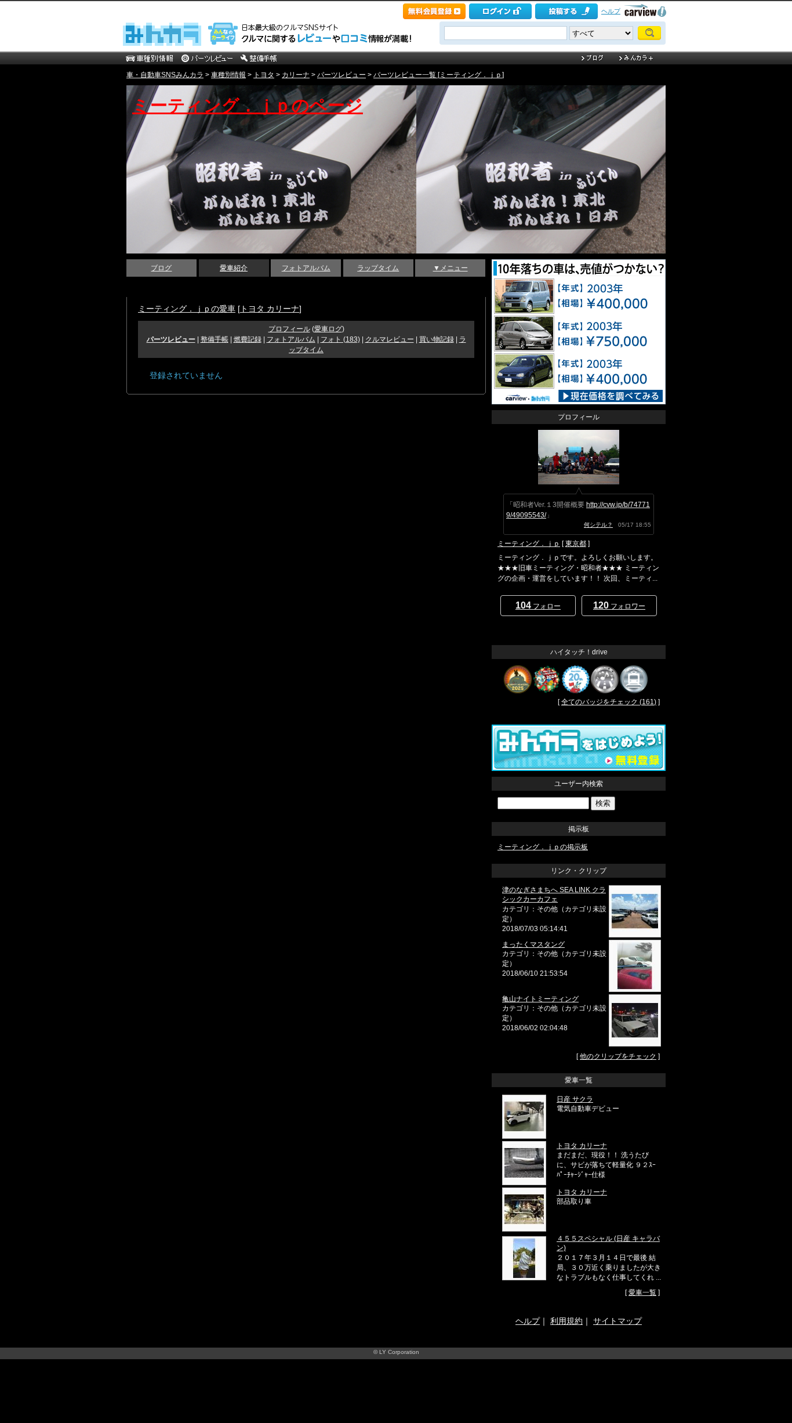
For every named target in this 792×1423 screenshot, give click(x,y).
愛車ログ (328, 329)
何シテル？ (598, 525)
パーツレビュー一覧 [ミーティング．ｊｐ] (438, 75)
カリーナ (296, 75)
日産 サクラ (575, 1099)
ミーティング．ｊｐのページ (247, 105)
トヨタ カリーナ (269, 308)
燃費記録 (247, 339)
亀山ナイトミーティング (540, 999)
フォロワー (619, 605)
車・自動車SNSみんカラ (165, 75)
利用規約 (566, 1321)
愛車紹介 (234, 268)
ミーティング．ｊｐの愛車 (186, 308)
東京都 (575, 543)
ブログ (161, 268)
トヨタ (263, 75)
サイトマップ (617, 1321)
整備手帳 (214, 339)
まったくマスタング (533, 944)
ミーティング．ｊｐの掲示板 (542, 847)
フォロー (538, 605)
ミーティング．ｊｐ (528, 543)
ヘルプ (610, 11)
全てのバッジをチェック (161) (608, 702)
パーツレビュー (341, 75)
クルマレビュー (389, 339)
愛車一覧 (642, 1292)
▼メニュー (450, 268)
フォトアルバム (306, 268)
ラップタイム (378, 268)
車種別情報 (228, 75)
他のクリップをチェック (618, 1056)
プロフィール (289, 329)
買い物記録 (436, 339)
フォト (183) (340, 339)
